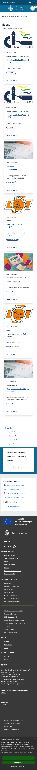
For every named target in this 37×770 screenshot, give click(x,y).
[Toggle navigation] (4, 8)
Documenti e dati (9, 574)
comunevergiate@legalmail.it (14, 679)
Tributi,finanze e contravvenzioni (15, 623)
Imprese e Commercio (11, 614)
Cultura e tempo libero (11, 598)
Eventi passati (9, 444)
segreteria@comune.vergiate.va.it (12, 684)
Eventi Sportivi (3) (10, 436)
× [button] (35, 739)
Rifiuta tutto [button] (18, 762)
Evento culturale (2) (11, 440)
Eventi (6, 659)
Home (4, 16)
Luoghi (6, 656)
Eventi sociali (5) (10, 432)
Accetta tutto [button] (18, 758)
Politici (6, 568)
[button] (18, 767)
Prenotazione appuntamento (13, 720)
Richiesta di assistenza (11, 729)
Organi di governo (10, 555)
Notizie (6, 642)
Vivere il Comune (14, 16)
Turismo (6, 626)
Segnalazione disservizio (12, 723)
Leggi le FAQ (8, 726)
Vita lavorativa (9, 629)
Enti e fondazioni (9, 565)
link (8, 754)
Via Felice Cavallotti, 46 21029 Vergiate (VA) (15, 670)
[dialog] (18, 753)
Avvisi (6, 648)
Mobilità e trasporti (10, 617)
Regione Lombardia (9, 2)
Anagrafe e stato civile (11, 586)
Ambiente (7, 583)
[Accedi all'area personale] (29, 2)
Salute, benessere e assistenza (14, 620)
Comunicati (8, 645)
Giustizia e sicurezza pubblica (13, 611)
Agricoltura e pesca (10, 632)
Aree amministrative (11, 558)
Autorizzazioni (9, 592)
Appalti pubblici (9, 589)
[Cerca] (33, 8)
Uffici (6, 561)
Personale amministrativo (12, 571)
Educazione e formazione (12, 601)
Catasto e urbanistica (11, 595)
